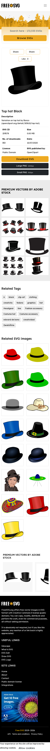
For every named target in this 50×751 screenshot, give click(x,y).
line (19, 308)
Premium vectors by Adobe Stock (22, 191)
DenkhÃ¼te (9, 325)
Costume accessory (29, 314)
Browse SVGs (25, 38)
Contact (5, 678)
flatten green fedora (37, 386)
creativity (8, 303)
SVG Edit (5, 653)
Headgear (9, 308)
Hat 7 (31, 412)
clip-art (21, 297)
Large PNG (25, 166)
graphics (31, 303)
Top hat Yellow (11, 538)
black (11, 297)
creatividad (29, 319)
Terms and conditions (21, 734)
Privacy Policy (36, 734)
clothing (33, 297)
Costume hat (9, 314)
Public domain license (11, 681)
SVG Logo (6, 659)
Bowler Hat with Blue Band (37, 461)
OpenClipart (32, 152)
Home (4, 671)
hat (41, 303)
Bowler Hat (9, 463)
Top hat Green (10, 387)
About (4, 675)
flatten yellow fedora (37, 360)
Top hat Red (35, 513)
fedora (20, 303)
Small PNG (25, 172)
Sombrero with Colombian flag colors (12, 510)
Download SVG (25, 159)
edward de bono (11, 319)
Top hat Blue (10, 437)
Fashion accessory (33, 308)
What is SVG (7, 649)
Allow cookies (27, 748)
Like (25, 59)
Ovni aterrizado (36, 488)
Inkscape (5, 646)
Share (16, 52)
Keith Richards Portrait (12, 486)
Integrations (7, 685)
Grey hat (8, 412)
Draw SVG (6, 656)
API (9, 734)
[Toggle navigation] (45, 5)
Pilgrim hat (34, 437)
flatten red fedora (13, 360)
